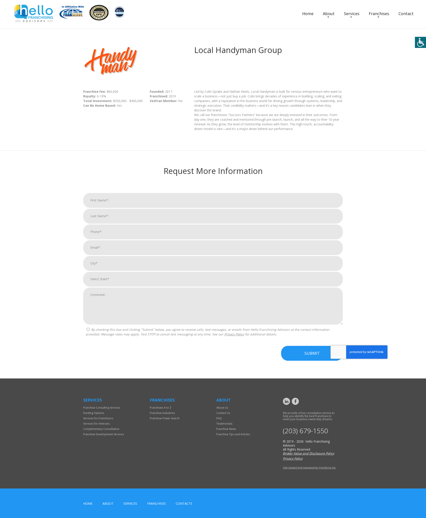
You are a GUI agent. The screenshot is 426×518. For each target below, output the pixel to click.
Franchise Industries (162, 413)
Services (351, 13)
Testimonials (224, 423)
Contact (406, 13)
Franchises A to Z (160, 408)
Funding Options (93, 413)
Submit (312, 353)
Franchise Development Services (103, 434)
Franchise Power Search (164, 418)
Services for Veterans (96, 423)
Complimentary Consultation (101, 429)
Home (308, 13)
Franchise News (226, 429)
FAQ (219, 418)
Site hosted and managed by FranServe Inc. (309, 467)
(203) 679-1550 (305, 430)
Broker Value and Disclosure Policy (308, 453)
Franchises (379, 13)
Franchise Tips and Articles (233, 434)
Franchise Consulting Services (101, 408)
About (329, 13)
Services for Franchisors (98, 418)
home (88, 503)
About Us (222, 408)
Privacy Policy (234, 334)
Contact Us (223, 413)
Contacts (184, 503)
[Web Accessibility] (420, 42)
